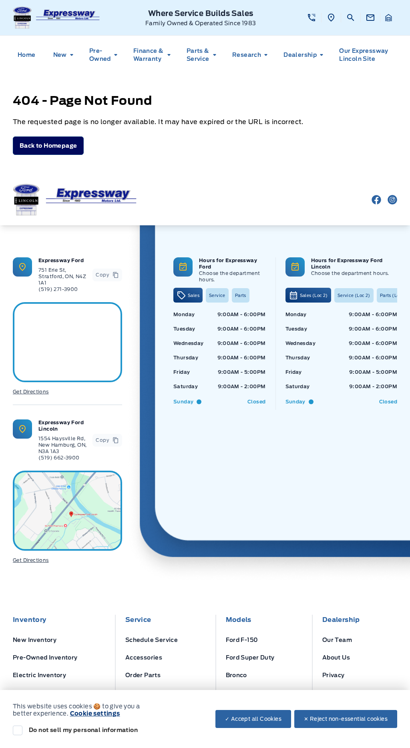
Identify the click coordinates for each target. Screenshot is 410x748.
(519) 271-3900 (58, 289)
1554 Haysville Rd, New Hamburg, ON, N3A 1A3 (62, 444)
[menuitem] (29, 55)
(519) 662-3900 (59, 458)
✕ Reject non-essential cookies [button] (346, 719)
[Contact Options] (370, 17)
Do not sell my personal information (83, 730)
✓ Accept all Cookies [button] (253, 719)
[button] (311, 17)
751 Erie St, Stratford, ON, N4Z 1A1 (62, 276)
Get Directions (31, 392)
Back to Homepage (48, 145)
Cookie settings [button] (95, 713)
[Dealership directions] (67, 511)
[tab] (188, 295)
